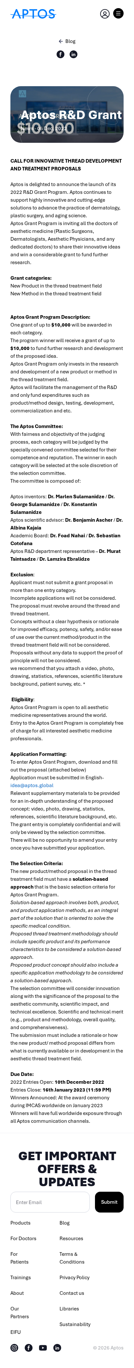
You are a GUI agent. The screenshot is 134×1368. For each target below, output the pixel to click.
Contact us (72, 1293)
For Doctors (23, 1238)
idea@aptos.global (31, 785)
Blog (65, 1223)
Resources (71, 1238)
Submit (109, 1202)
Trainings (20, 1277)
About (17, 1293)
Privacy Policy (74, 1277)
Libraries (69, 1309)
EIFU (15, 1332)
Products (20, 1223)
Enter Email (29, 1202)
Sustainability (75, 1324)
